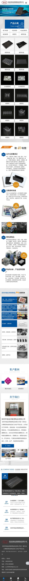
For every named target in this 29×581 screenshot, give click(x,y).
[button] (12, 14)
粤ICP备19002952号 (11, 551)
